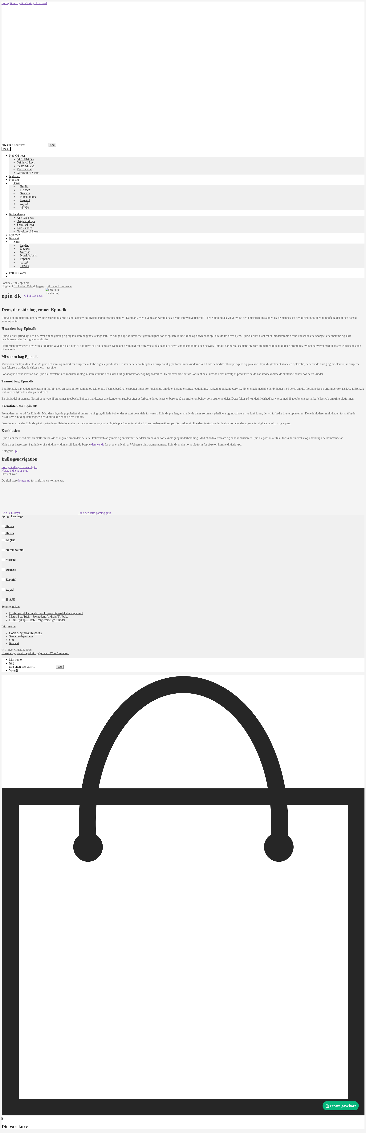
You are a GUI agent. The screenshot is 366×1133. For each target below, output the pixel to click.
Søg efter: (7, 144)
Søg (52, 144)
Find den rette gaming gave (94, 512)
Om (11, 639)
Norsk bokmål (14, 549)
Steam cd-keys (25, 165)
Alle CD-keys (25, 159)
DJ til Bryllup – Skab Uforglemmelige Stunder (37, 620)
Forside (6, 282)
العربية (9, 589)
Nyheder (14, 176)
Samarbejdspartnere (21, 636)
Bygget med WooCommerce (52, 653)
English (10, 540)
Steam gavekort (343, 1106)
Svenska (10, 559)
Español (10, 579)
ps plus (15, 470)
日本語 (10, 599)
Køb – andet (24, 169)
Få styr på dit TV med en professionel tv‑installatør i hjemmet (46, 613)
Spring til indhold (36, 3)
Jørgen (40, 286)
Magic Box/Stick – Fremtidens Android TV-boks (38, 616)
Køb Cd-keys (17, 155)
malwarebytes (19, 467)
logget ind (24, 480)
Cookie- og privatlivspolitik (25, 633)
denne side (97, 444)
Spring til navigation (14, 3)
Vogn (13, 670)
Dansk (9, 526)
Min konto (15, 659)
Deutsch (10, 569)
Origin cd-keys (26, 162)
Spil (15, 282)
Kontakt (14, 179)
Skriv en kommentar (59, 286)
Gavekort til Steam (28, 172)
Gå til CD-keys (33, 295)
